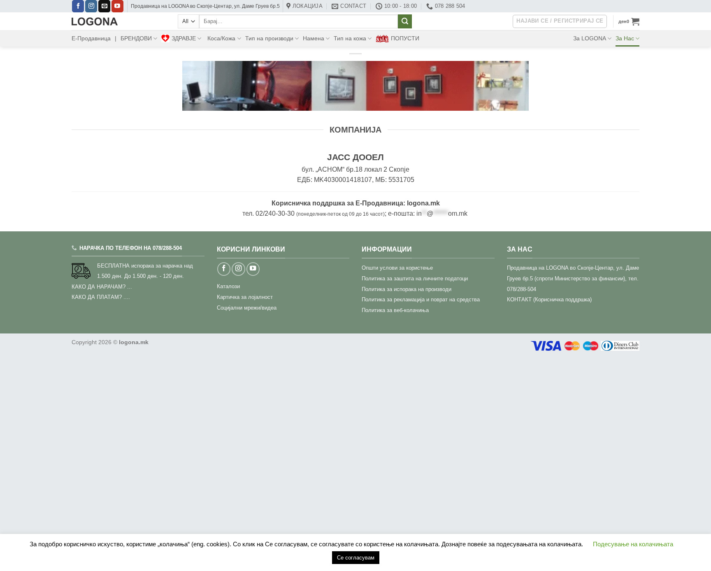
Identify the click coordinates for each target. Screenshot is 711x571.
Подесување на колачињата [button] (633, 544)
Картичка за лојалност (245, 297)
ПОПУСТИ (405, 38)
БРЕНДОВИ (136, 38)
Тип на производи (269, 38)
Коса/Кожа (221, 38)
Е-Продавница (91, 38)
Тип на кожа (350, 38)
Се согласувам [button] (355, 558)
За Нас (625, 38)
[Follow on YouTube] (117, 6)
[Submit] (405, 21)
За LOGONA (589, 38)
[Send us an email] (104, 6)
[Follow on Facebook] (78, 6)
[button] (628, 21)
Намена (313, 38)
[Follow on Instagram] (91, 6)
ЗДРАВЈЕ (184, 38)
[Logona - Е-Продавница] (118, 21)
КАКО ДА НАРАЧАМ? (98, 287)
